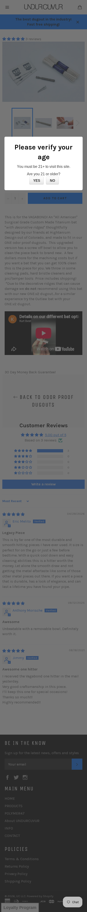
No (52, 180)
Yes (36, 180)
